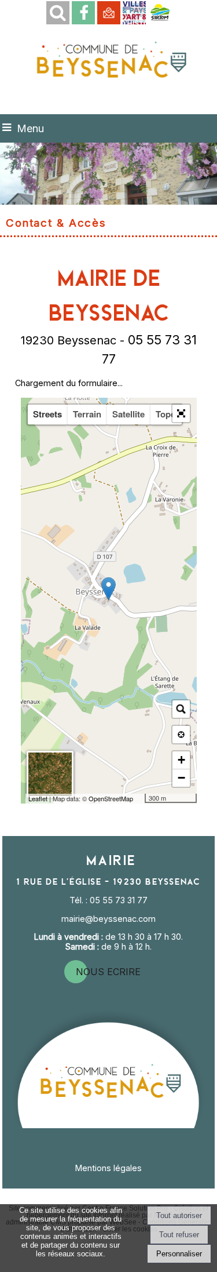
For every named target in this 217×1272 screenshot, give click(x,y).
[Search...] (181, 709)
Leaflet (37, 798)
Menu (30, 128)
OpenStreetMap (111, 798)
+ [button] (181, 760)
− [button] (181, 778)
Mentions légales (108, 1168)
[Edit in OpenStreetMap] (140, 798)
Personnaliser (179, 1253)
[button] (57, 12)
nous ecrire (108, 971)
